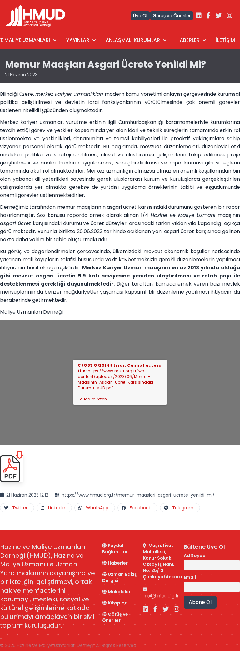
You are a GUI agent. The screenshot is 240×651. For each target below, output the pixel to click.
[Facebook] (208, 15)
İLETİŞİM (225, 40)
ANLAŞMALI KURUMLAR (133, 40)
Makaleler (119, 592)
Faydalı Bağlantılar (115, 548)
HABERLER (188, 40)
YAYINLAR (77, 40)
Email (190, 577)
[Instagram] (229, 15)
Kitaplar (117, 603)
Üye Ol (140, 15)
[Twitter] (218, 15)
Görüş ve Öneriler (172, 15)
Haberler (118, 563)
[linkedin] (198, 15)
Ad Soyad (195, 555)
